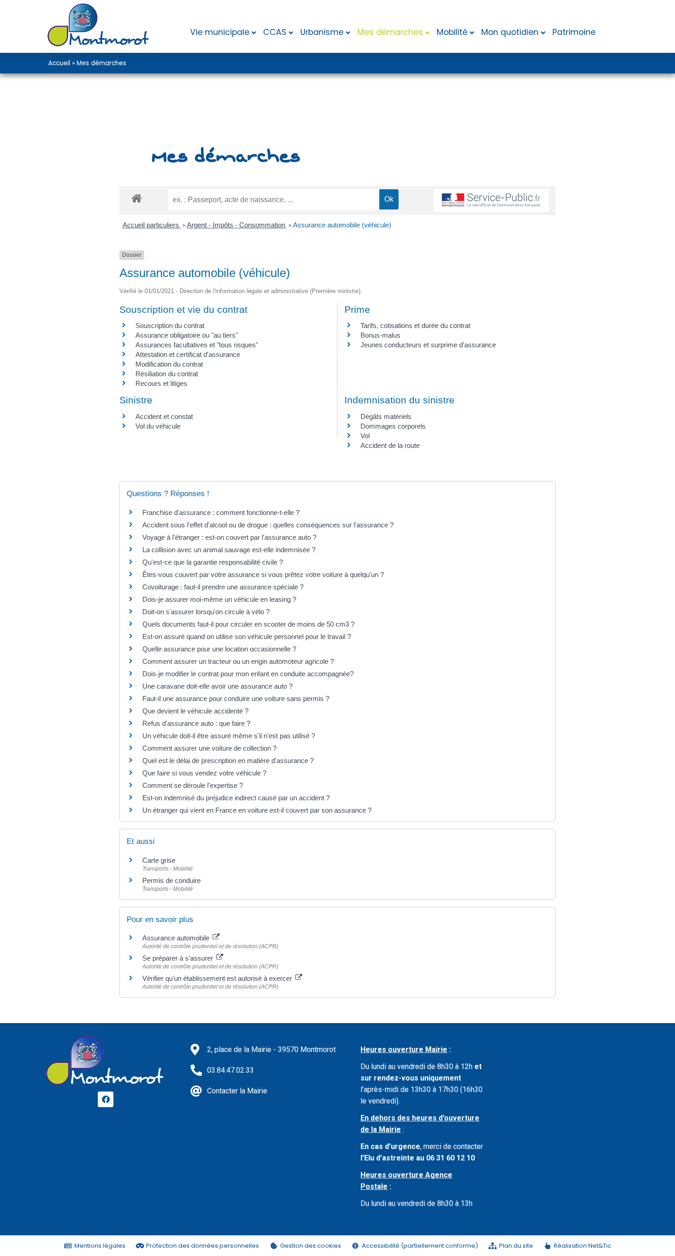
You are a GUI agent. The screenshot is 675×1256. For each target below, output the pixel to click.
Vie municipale (219, 32)
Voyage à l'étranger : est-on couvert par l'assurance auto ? (229, 537)
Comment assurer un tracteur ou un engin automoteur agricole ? (238, 661)
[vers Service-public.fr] (491, 200)
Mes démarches (390, 32)
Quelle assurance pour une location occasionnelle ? (219, 649)
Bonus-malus (380, 335)
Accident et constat (164, 416)
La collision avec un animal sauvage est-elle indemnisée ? (228, 550)
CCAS (275, 32)
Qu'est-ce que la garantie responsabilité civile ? (212, 562)
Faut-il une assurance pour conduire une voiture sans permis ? (235, 698)
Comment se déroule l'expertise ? (192, 785)
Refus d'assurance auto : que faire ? (196, 723)
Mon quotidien (510, 32)
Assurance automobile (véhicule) (342, 225)
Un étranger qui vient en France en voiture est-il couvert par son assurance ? (256, 810)
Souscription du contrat (169, 325)
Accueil (59, 63)
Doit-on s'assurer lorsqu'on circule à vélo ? (206, 612)
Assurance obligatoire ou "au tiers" (186, 335)
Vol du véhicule (157, 426)
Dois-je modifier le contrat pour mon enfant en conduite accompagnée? (248, 674)
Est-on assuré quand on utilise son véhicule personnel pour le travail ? (246, 636)
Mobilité (452, 32)
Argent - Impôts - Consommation (237, 225)
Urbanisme (321, 32)
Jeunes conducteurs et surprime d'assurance (428, 345)
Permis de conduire (171, 880)
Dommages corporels (393, 426)
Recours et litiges (161, 383)
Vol (365, 436)
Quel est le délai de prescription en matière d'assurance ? (228, 760)
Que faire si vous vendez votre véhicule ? (204, 773)
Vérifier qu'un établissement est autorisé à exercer (218, 978)
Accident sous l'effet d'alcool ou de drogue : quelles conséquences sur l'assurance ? (268, 525)
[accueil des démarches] (136, 197)
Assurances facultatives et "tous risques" (196, 345)
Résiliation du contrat (166, 374)
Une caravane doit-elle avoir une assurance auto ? (217, 686)
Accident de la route (390, 445)
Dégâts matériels (385, 416)
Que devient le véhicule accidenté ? (195, 711)
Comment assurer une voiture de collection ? (209, 748)
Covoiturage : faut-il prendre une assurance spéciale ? (223, 587)
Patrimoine (574, 32)
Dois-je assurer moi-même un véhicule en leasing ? (219, 599)
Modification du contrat (169, 364)
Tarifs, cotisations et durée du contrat (415, 325)
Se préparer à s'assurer (178, 958)
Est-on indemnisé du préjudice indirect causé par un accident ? (236, 798)
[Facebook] (105, 1099)
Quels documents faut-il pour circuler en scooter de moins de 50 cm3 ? (248, 624)
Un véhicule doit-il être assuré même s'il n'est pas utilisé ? (228, 736)
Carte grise (158, 860)
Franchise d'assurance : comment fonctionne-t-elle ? (220, 512)
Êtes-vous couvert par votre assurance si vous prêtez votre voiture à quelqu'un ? (263, 574)
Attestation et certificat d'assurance (187, 354)
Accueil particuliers (152, 225)
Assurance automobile (176, 938)
